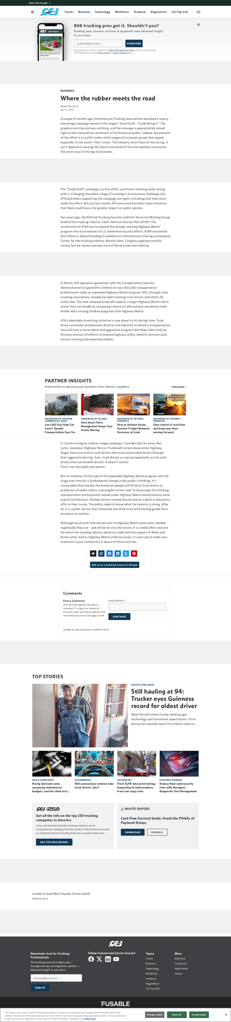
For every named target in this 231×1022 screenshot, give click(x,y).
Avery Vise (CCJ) (69, 106)
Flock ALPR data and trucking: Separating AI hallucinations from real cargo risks (136, 787)
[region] (115, 1015)
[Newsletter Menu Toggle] (198, 12)
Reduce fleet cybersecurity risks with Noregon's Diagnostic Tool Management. (179, 787)
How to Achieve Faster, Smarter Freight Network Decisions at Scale (133, 428)
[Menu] (32, 12)
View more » (179, 387)
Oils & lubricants (43, 780)
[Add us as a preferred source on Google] (101, 553)
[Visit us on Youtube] (116, 958)
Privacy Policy (104, 52)
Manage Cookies (154, 1014)
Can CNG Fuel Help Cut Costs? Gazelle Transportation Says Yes (60, 428)
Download (132, 832)
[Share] (109, 553)
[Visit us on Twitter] (99, 958)
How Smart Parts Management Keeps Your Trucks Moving (97, 426)
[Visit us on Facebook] (91, 958)
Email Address (117, 600)
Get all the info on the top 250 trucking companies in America (67, 818)
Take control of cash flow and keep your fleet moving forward (169, 428)
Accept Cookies (199, 1014)
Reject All (176, 1014)
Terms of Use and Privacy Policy (122, 50)
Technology (124, 780)
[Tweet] (126, 553)
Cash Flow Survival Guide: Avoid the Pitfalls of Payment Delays (157, 820)
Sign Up (40, 987)
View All (157, 832)
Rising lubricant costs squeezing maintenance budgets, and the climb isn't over (49, 787)
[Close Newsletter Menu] (198, 25)
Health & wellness (142, 684)
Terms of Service (120, 52)
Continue (119, 616)
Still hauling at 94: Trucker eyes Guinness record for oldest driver (164, 698)
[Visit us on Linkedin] (108, 958)
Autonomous (83, 780)
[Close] (226, 1014)
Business (67, 90)
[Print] (93, 553)
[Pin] (134, 553)
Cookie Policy (90, 1018)
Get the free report (54, 842)
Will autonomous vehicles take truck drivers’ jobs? (94, 785)
